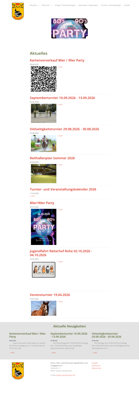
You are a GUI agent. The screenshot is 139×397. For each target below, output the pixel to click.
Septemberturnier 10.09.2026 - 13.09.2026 (62, 97)
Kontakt (127, 5)
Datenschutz (96, 368)
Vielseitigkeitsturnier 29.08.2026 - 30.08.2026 (64, 129)
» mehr (60, 67)
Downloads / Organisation (88, 5)
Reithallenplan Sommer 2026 (52, 158)
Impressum (96, 365)
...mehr (12, 352)
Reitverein (46, 5)
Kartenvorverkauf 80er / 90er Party (57, 60)
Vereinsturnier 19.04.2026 (50, 294)
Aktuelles (33, 5)
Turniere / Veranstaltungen (111, 5)
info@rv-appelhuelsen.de (65, 375)
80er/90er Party (42, 203)
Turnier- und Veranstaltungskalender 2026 (63, 189)
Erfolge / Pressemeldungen (65, 5)
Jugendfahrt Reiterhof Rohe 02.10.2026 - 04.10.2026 (61, 253)
